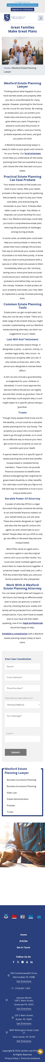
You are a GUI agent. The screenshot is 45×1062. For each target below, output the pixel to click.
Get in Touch (23, 947)
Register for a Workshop (22, 9)
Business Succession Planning (21, 779)
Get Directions (24, 981)
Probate (11, 805)
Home (7, 67)
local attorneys (33, 153)
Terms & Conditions (30, 1058)
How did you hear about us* (19, 698)
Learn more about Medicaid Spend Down (22, 5)
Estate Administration (17, 799)
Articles (24, 941)
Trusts (10, 811)
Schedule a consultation (15, 633)
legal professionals (33, 623)
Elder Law (12, 792)
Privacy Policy (11, 1058)
